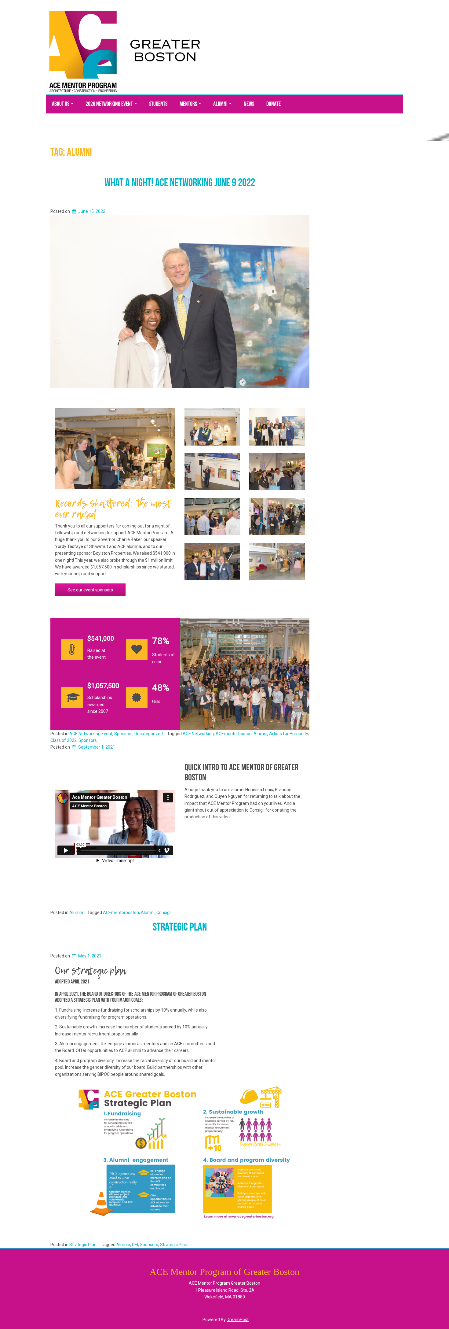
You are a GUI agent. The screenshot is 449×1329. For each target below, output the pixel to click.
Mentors (189, 104)
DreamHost (238, 1319)
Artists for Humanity (288, 733)
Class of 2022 (63, 740)
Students (158, 104)
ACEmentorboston (234, 733)
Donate (273, 104)
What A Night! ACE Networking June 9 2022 (179, 183)
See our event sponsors (90, 589)
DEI (135, 1244)
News (249, 104)
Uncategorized (148, 733)
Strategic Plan (180, 927)
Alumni (220, 104)
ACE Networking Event (90, 733)
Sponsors (123, 733)
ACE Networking (198, 733)
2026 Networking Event (110, 104)
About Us (61, 104)
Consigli (163, 912)
